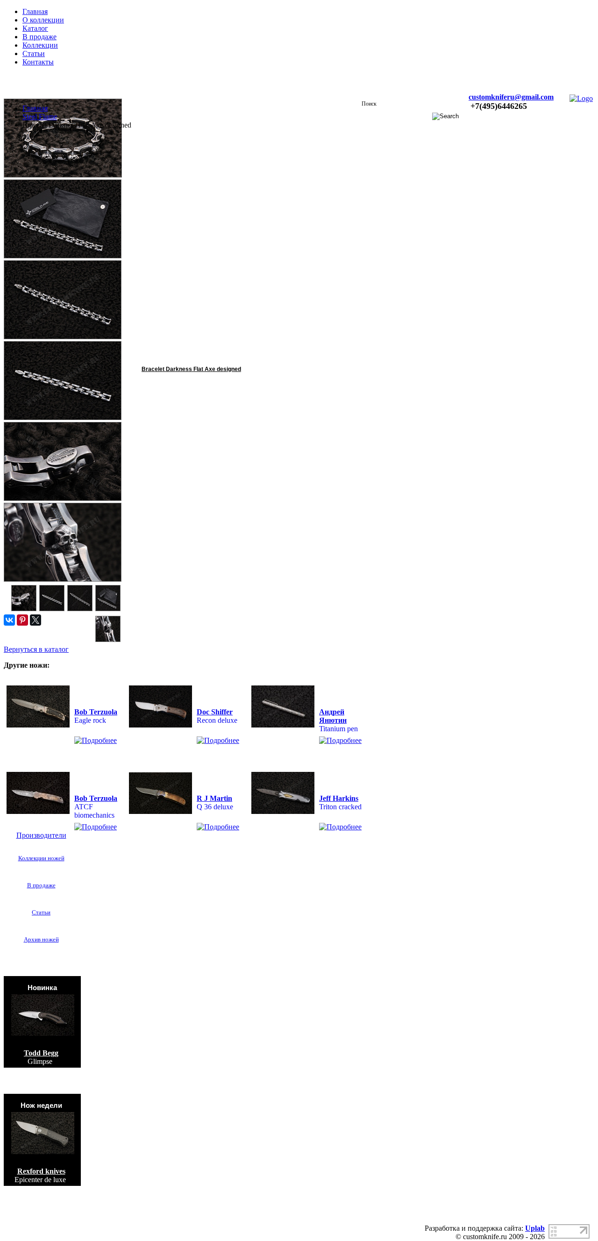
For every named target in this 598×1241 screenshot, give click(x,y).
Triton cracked (340, 807)
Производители (41, 835)
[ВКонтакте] (9, 620)
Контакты (38, 62)
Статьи (33, 53)
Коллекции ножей (41, 858)
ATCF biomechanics (94, 811)
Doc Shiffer (215, 712)
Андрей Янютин (333, 716)
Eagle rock (90, 720)
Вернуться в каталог (36, 649)
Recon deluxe (217, 720)
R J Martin (214, 798)
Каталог (35, 28)
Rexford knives (41, 1171)
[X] (35, 620)
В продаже (39, 37)
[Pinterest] (22, 620)
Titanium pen (338, 729)
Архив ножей (41, 939)
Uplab (535, 1228)
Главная (35, 11)
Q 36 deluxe (215, 807)
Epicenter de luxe (40, 1180)
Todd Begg (41, 1053)
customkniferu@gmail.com (511, 97)
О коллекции (43, 20)
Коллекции (40, 45)
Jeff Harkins (338, 798)
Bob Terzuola (95, 712)
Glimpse (40, 1061)
